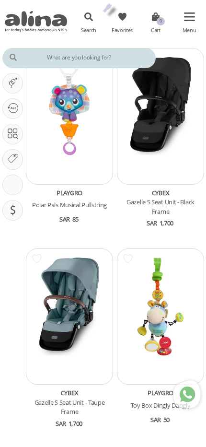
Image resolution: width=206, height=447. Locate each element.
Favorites (122, 30)
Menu (189, 30)
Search (88, 30)
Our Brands (13, 159)
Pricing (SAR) (13, 210)
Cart (155, 30)
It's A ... (13, 83)
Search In (13, 134)
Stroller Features (13, 185)
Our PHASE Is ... (13, 108)
